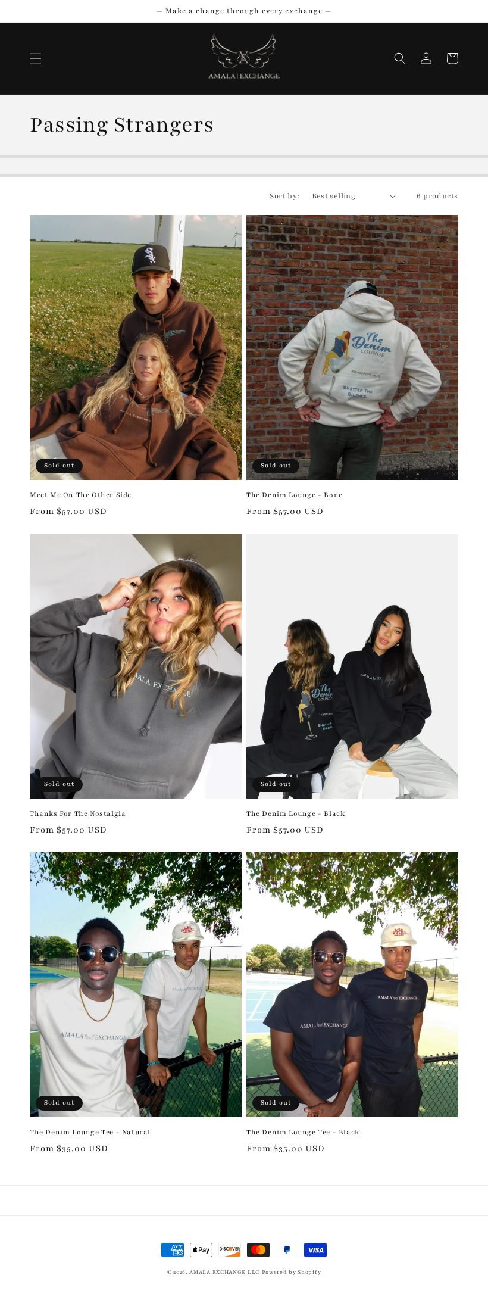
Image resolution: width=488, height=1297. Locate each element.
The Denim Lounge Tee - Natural (90, 1132)
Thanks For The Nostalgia (78, 813)
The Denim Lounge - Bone (294, 495)
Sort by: (284, 196)
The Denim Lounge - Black (295, 813)
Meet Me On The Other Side (81, 495)
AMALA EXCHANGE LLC (224, 1272)
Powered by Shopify (291, 1272)
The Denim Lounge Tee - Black (302, 1132)
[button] (36, 58)
